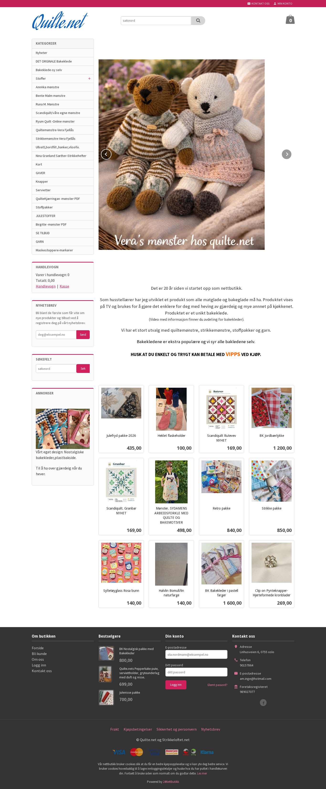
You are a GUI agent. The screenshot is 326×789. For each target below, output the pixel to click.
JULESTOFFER (45, 216)
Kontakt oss (42, 670)
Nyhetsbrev (210, 729)
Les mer (202, 773)
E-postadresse (176, 647)
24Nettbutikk (171, 782)
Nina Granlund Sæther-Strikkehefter (61, 156)
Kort (39, 164)
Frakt (114, 729)
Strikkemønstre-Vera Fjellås (55, 138)
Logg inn (39, 665)
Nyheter (41, 53)
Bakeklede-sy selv (49, 70)
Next (291, 153)
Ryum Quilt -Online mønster (55, 121)
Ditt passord (174, 665)
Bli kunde (39, 653)
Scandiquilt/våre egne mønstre (58, 113)
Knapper (42, 181)
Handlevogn (46, 286)
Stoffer (41, 78)
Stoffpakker (44, 207)
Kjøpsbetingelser (138, 729)
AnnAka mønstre (47, 87)
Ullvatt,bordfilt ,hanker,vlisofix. (57, 147)
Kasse (64, 286)
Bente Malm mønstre (50, 95)
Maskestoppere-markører (54, 250)
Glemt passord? (217, 685)
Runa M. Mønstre (47, 104)
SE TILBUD (43, 233)
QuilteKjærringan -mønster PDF (58, 198)
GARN (40, 241)
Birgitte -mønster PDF (51, 224)
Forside (38, 647)
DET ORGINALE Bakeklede (54, 61)
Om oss (38, 659)
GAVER (40, 173)
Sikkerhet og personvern (177, 729)
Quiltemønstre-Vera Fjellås (55, 130)
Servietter (43, 190)
